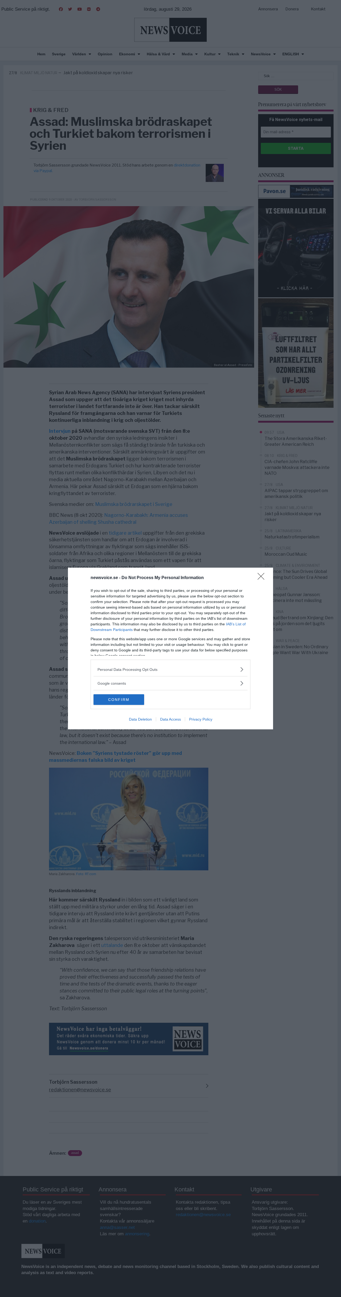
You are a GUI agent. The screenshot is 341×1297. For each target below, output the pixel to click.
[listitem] (170, 669)
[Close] (263, 578)
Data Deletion (140, 719)
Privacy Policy (200, 719)
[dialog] (170, 648)
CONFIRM (118, 699)
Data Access (170, 719)
